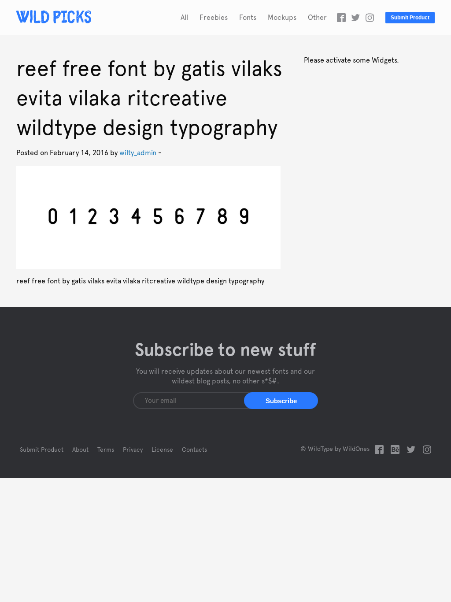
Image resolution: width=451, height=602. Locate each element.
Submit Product (410, 18)
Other (317, 17)
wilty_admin (137, 152)
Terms (105, 450)
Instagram (369, 17)
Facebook (341, 17)
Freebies (214, 17)
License (162, 450)
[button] (281, 400)
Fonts (247, 17)
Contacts (194, 450)
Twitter (355, 17)
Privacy (133, 450)
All (184, 17)
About (80, 450)
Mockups (282, 17)
